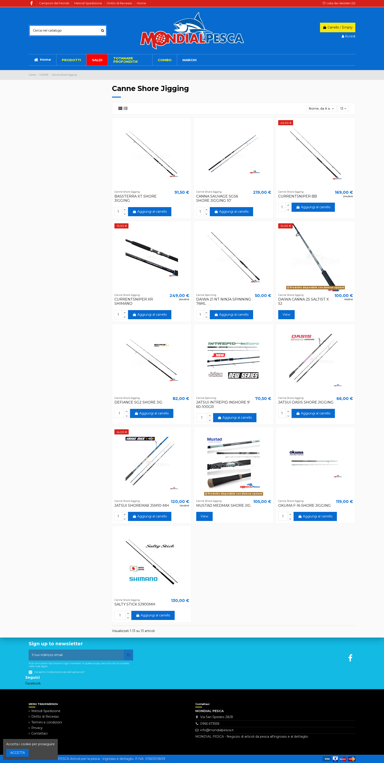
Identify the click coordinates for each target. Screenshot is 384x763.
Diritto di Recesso (120, 3)
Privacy (37, 728)
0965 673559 (209, 724)
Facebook (33, 683)
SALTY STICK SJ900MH (134, 604)
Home (141, 3)
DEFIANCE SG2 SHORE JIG (138, 402)
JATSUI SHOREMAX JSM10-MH (141, 505)
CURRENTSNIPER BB (297, 196)
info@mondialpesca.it (217, 730)
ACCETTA (17, 753)
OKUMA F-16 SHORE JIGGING (304, 505)
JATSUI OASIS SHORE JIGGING (306, 402)
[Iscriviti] (128, 655)
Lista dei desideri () (340, 3)
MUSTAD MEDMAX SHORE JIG (223, 505)
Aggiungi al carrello (152, 212)
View (286, 315)
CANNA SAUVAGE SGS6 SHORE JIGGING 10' (217, 198)
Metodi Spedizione (88, 3)
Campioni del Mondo (54, 3)
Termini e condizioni (46, 722)
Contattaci (39, 733)
